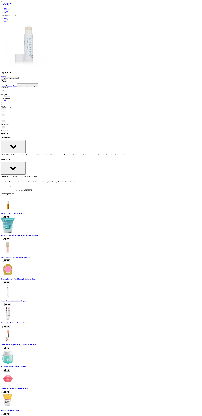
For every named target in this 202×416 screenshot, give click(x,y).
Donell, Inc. (7, 96)
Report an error (4, 87)
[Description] (13, 146)
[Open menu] (1, 1)
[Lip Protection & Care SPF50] (8, 319)
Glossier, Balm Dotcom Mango (10, 410)
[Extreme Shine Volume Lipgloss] (8, 298)
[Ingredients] (13, 168)
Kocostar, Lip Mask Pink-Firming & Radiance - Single (18, 279)
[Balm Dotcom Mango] (8, 407)
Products (6, 11)
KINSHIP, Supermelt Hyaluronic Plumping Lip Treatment (20, 235)
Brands (5, 12)
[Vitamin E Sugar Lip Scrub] (8, 363)
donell (5, 21)
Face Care (3, 76)
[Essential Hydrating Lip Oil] (8, 254)
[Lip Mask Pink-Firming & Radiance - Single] (8, 276)
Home (5, 8)
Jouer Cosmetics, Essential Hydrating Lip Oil (15, 257)
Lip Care (8, 76)
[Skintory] (6, 5)
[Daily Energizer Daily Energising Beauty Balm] (8, 341)
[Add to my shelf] (5, 217)
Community (7, 9)
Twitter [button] (15, 86)
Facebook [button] (9, 86)
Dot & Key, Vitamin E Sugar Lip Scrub (13, 366)
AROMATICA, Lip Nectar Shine (11, 213)
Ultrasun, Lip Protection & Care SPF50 (13, 323)
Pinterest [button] (4, 86)
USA (5, 100)
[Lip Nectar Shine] (8, 210)
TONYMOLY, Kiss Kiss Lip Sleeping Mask (15, 388)
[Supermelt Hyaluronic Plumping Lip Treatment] (8, 232)
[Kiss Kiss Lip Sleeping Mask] (8, 385)
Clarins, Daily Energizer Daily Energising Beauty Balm (18, 344)
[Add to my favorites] (8, 217)
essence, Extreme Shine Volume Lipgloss (13, 301)
